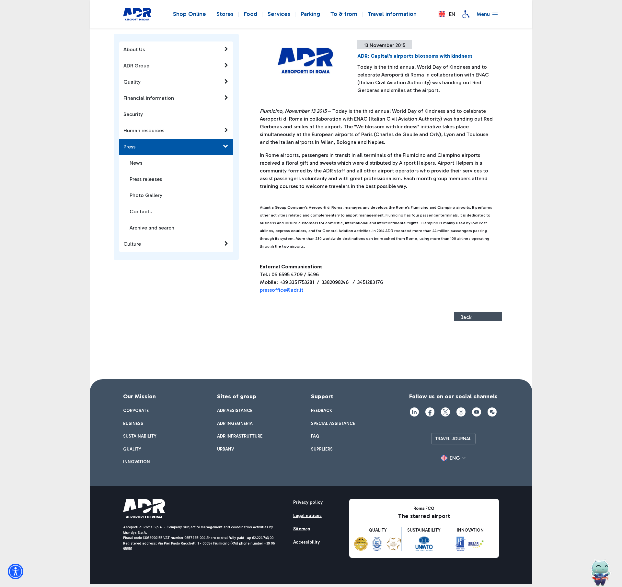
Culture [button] (132, 244)
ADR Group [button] (136, 66)
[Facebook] (429, 412)
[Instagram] (461, 412)
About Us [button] (134, 49)
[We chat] (492, 412)
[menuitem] (136, 410)
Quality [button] (132, 82)
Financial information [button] (148, 98)
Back (465, 317)
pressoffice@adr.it (281, 290)
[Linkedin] (414, 412)
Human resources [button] (143, 130)
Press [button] (129, 147)
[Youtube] (476, 412)
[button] (447, 14)
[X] (445, 412)
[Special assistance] (465, 14)
